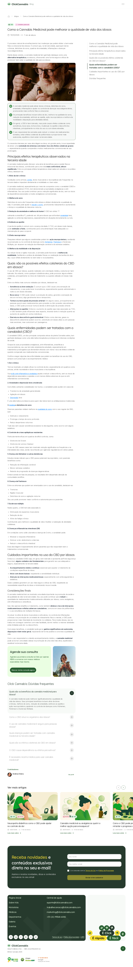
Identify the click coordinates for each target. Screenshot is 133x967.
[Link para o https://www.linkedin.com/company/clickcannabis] (16, 937)
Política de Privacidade (106, 870)
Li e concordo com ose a (92, 870)
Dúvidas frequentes (97, 78)
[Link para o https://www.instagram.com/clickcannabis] (11, 937)
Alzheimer (48, 242)
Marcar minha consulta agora (23, 670)
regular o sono (37, 205)
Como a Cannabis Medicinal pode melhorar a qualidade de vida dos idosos (106, 45)
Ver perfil (71, 774)
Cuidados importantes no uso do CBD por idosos (107, 73)
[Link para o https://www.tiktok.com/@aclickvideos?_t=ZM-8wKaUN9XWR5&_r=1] (36, 937)
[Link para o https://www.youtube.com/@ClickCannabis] (31, 937)
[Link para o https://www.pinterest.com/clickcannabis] (26, 937)
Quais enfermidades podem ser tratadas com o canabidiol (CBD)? (104, 66)
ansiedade (64, 215)
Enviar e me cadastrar (94, 878)
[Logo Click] (17, 4)
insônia (12, 405)
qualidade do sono (45, 409)
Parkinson (57, 242)
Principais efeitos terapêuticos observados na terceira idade (107, 52)
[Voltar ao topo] (123, 948)
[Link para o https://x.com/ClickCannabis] (21, 937)
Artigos (16, 16)
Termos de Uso (90, 870)
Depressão (14, 398)
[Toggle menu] (123, 4)
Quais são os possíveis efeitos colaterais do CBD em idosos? (106, 59)
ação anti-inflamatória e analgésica (24, 374)
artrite (29, 180)
